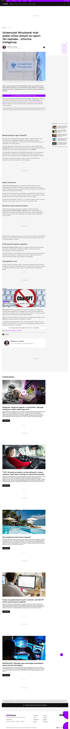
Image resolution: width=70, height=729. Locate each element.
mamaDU (19, 0)
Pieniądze (29, 3)
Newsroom (45, 717)
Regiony (16, 3)
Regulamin (45, 719)
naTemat (8, 0)
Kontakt (34, 721)
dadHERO (24, 0)
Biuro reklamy (35, 715)
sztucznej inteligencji (38, 102)
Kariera (34, 717)
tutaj (37, 109)
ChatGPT (4, 103)
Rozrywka (30, 0)
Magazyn (34, 3)
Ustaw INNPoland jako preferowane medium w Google (25, 95)
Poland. (2, 0)
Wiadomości (12, 3)
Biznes (20, 3)
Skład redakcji (35, 719)
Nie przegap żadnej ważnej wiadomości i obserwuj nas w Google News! (24, 327)
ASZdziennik (14, 0)
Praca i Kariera (24, 3)
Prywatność (45, 721)
